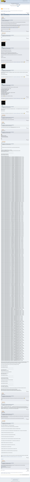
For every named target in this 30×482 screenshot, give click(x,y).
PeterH (3, 129)
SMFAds (14, 479)
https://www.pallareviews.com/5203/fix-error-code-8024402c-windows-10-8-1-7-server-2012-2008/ (11, 456)
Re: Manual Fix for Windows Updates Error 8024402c (8, 35)
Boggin (3, 411)
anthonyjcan (3, 141)
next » (28, 12)
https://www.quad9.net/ (3, 466)
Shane (3, 17)
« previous (27, 12)
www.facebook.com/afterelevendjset (16, 98)
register (18, 3)
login (16, 3)
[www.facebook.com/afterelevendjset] (2, 47)
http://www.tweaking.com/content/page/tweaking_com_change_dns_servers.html (9, 27)
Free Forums (16, 479)
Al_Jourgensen (4, 41)
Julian (21, 472)
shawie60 (3, 460)
